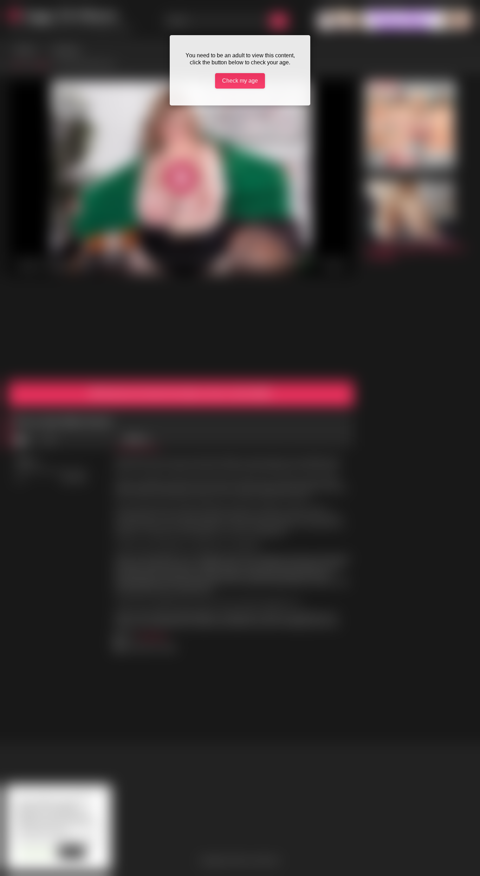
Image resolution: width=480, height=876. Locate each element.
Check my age (240, 81)
